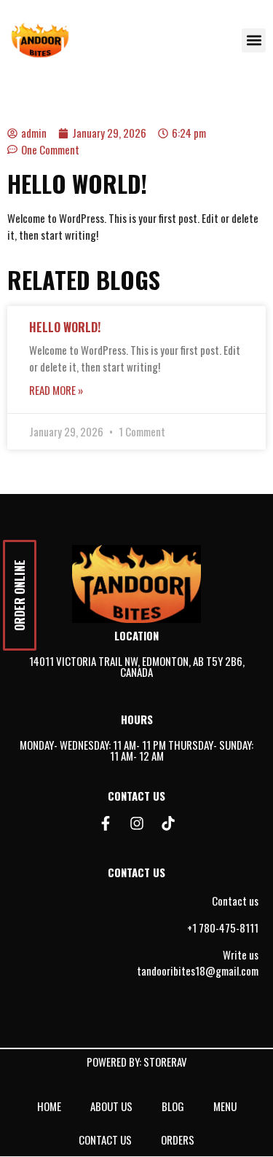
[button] (254, 40)
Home (49, 1106)
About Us (111, 1106)
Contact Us (105, 1139)
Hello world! (64, 327)
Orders (177, 1139)
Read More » (56, 390)
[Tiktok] (168, 823)
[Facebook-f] (105, 823)
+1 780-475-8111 (222, 927)
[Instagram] (137, 823)
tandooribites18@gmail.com (197, 970)
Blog (173, 1106)
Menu (225, 1106)
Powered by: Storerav (137, 1062)
